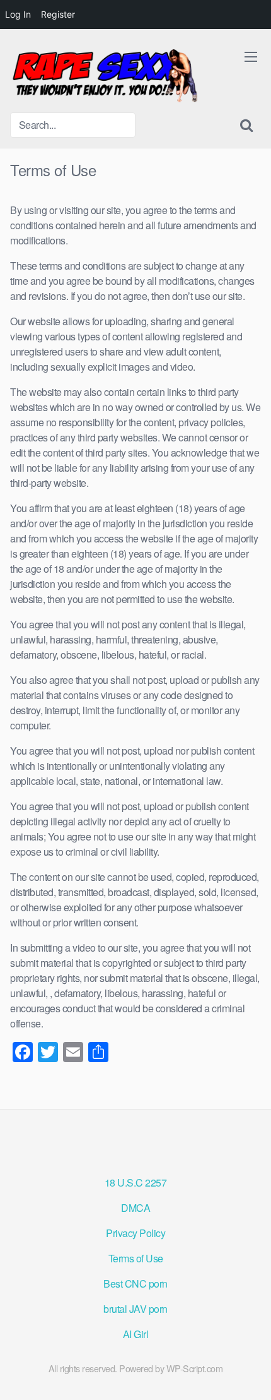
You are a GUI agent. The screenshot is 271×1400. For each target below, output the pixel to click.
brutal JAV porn (135, 1308)
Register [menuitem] (58, 14)
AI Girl (136, 1334)
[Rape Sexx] (104, 75)
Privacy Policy (135, 1233)
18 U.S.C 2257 (136, 1182)
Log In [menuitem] (18, 14)
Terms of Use (135, 1258)
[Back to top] (249, 1372)
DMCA (135, 1207)
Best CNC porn (135, 1283)
